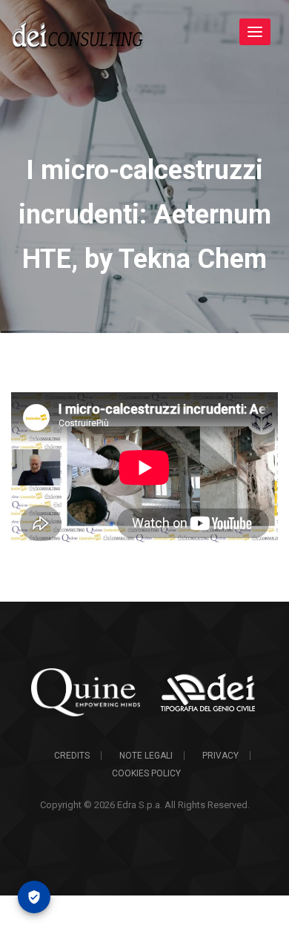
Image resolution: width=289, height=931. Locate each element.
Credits (72, 755)
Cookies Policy (146, 773)
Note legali (146, 755)
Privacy (220, 755)
